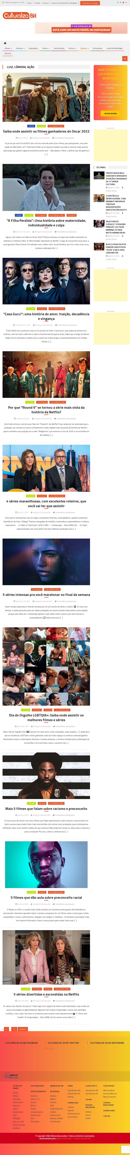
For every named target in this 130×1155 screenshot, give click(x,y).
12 (14, 1029)
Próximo (23, 1029)
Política (15, 1095)
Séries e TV (35, 1099)
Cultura (15, 1108)
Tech (32, 1118)
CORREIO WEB (109, 1110)
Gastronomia (59, 48)
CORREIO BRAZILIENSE (108, 1103)
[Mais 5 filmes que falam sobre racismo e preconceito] (46, 775)
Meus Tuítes (49, 1048)
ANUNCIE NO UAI (56, 1085)
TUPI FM (106, 1116)
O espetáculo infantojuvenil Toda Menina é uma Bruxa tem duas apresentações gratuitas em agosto (116, 202)
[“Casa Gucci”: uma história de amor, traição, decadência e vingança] (46, 281)
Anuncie (46, 3)
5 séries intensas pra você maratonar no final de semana (46, 594)
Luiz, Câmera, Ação (56, 126)
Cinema (31, 126)
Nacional (16, 1105)
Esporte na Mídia (56, 1118)
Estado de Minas (17, 1086)
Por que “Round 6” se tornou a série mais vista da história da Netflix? (46, 409)
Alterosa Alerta (108, 1090)
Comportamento (37, 1112)
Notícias (71, 1096)
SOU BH (89, 1099)
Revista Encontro (90, 1106)
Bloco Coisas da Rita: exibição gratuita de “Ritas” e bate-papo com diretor (116, 248)
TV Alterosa (108, 1085)
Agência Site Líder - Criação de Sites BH (73, 1138)
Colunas (83, 48)
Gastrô (88, 1118)
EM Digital (16, 1118)
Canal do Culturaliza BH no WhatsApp (64, 3)
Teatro (45, 48)
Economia (16, 1099)
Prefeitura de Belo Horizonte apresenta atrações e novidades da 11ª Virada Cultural (116, 179)
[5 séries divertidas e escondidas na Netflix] (46, 957)
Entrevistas (97, 48)
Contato (37, 3)
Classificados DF (74, 1093)
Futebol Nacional (56, 1108)
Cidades (71, 1107)
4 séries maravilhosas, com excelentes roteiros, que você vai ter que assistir (46, 503)
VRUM (70, 1085)
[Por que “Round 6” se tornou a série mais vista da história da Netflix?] (46, 374)
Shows (7, 48)
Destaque (42, 308)
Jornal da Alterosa (110, 1093)
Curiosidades (73, 1116)
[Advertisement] (110, 145)
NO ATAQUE (54, 1091)
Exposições (33, 48)
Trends (33, 1108)
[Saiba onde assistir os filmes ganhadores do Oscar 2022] (46, 97)
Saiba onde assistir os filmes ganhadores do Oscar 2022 (46, 131)
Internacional (18, 1102)
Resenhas (71, 215)
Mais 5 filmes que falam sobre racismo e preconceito (46, 808)
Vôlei (52, 1105)
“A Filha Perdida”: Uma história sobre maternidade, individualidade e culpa (46, 223)
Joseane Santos (111, 190)
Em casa (48, 710)
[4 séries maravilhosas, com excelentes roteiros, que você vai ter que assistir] (46, 468)
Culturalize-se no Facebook (21, 1043)
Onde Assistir (55, 1121)
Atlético (53, 1099)
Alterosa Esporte (109, 1096)
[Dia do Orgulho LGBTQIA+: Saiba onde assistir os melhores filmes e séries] (46, 666)
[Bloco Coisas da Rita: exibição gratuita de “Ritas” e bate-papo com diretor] (99, 247)
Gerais (15, 1092)
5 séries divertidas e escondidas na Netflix (46, 994)
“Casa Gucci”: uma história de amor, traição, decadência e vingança (46, 316)
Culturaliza (40, 215)
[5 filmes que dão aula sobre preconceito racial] (46, 864)
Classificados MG (74, 1090)
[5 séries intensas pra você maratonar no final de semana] (46, 562)
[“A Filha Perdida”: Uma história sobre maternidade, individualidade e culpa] (46, 187)
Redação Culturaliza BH (41, 137)
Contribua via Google (90, 3)
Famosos (34, 1095)
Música (33, 1105)
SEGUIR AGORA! (110, 113)
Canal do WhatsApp (115, 48)
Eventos (19, 48)
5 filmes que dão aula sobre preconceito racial (46, 897)
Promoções (35, 1121)
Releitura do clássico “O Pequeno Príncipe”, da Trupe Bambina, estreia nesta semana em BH (116, 227)
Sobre (29, 3)
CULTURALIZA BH (37, 1085)
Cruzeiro (53, 1102)
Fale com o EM (18, 1121)
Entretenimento (38, 1091)
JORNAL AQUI (73, 1102)
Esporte (71, 1110)
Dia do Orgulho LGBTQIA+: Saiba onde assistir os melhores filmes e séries (46, 717)
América (53, 1095)
